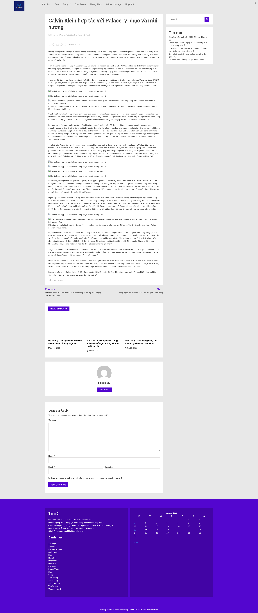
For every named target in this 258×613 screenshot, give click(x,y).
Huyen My (54, 35)
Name (51, 456)
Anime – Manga (113, 4)
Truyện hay (53, 586)
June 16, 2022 (66, 35)
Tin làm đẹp (53, 580)
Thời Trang (80, 4)
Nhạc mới (52, 561)
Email (51, 467)
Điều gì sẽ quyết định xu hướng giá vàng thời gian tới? (71, 528)
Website (109, 467)
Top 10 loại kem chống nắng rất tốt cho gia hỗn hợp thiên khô (141, 342)
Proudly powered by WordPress (113, 609)
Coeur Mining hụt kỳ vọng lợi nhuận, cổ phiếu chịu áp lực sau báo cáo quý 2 (80, 525)
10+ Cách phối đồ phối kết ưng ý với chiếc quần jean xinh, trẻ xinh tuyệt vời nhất (103, 343)
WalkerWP (153, 609)
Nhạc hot (52, 558)
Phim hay (52, 566)
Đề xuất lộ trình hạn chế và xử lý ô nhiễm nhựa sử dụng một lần (65, 342)
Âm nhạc (46, 4)
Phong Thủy (96, 4)
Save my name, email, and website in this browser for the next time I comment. (86, 478)
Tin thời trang (54, 583)
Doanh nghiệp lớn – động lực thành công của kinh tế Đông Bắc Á (76, 523)
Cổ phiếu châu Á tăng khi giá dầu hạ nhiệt (186, 60)
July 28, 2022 (55, 348)
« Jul (136, 542)
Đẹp (50, 555)
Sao (57, 4)
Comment (53, 420)
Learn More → (104, 389)
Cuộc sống (53, 552)
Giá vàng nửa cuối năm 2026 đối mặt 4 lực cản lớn (70, 520)
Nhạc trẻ (129, 4)
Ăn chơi (51, 546)
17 (135, 530)
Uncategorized (54, 589)
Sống (65, 4)
